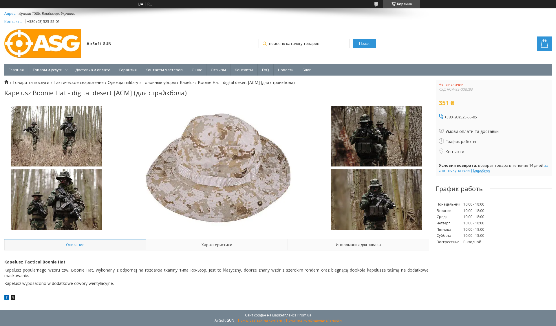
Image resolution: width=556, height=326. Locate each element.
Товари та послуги (30, 82)
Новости (286, 69)
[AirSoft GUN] (42, 44)
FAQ (265, 69)
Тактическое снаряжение (79, 82)
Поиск (364, 43)
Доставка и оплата (92, 69)
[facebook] (6, 298)
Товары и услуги (48, 69)
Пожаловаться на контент (260, 320)
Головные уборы (159, 82)
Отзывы (218, 69)
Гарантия (128, 69)
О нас (197, 69)
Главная (16, 69)
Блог (307, 69)
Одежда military (123, 82)
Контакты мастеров (164, 69)
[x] (13, 298)
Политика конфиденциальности (314, 320)
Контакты (244, 69)
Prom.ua (304, 315)
